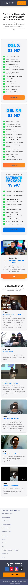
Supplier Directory (6, 524)
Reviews (3, 539)
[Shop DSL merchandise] (21, 569)
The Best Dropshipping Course (9, 550)
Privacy (12, 581)
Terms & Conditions (6, 581)
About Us (4, 543)
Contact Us (4, 553)
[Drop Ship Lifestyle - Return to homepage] (10, 3)
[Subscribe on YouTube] (11, 569)
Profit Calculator (6, 528)
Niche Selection (5, 517)
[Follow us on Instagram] (16, 569)
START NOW (21, 3)
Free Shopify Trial (6, 531)
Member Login (5, 520)
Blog (2, 546)
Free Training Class (6, 513)
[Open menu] (3, 3)
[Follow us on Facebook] (7, 569)
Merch (3, 557)
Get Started (14, 97)
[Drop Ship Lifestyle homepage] (14, 564)
